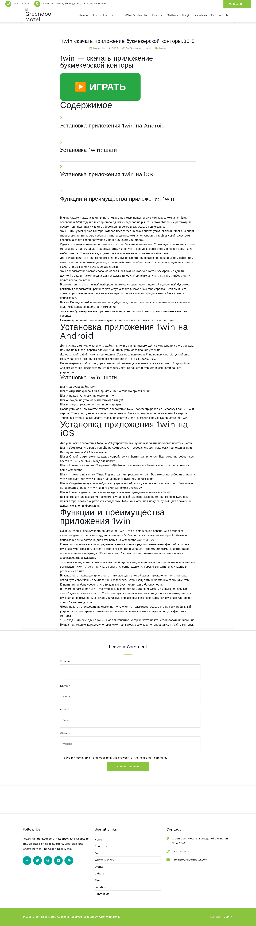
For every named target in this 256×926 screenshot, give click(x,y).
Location (200, 15)
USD (226, 916)
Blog (185, 15)
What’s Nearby (136, 15)
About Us (99, 15)
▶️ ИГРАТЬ (100, 86)
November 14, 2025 (105, 48)
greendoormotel (140, 48)
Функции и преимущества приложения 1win (117, 198)
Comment (66, 661)
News (162, 48)
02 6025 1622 (21, 3)
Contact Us (220, 15)
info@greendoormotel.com (190, 859)
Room (116, 15)
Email (64, 709)
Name (65, 686)
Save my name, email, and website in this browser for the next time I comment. (115, 757)
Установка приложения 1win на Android (112, 125)
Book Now (239, 4)
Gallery (172, 15)
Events (157, 15)
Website (65, 733)
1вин (95, 217)
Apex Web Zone (109, 916)
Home (83, 15)
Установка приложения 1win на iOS (106, 174)
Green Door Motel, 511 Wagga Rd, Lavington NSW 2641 (74, 3)
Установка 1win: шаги (88, 150)
